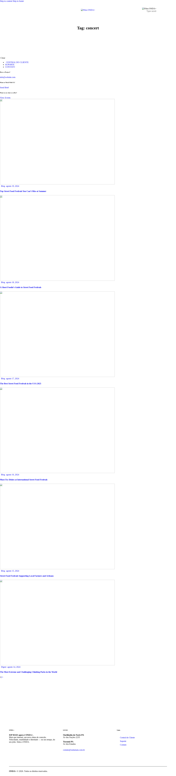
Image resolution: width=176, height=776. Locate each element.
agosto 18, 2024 (12, 282)
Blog (3, 186)
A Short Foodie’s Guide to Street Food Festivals (20, 287)
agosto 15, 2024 (12, 571)
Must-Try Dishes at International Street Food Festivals (23, 480)
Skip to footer (18, 1)
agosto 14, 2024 (13, 667)
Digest (3, 667)
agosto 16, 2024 (12, 475)
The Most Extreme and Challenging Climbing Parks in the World (28, 672)
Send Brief (4, 87)
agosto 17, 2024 (12, 378)
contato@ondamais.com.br (74, 750)
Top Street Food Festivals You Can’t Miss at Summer (23, 191)
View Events (5, 98)
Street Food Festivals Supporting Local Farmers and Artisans (27, 576)
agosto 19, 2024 (12, 186)
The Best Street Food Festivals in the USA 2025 (20, 383)
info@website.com (7, 77)
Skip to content (6, 1)
